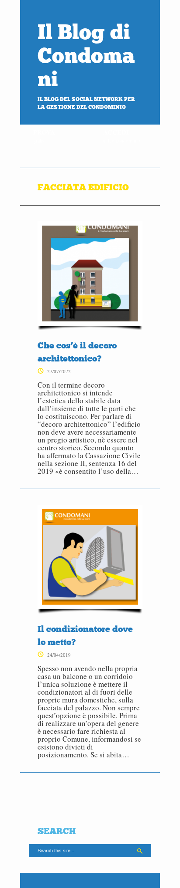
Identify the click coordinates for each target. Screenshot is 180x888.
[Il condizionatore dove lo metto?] (90, 559)
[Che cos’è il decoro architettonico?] (90, 275)
